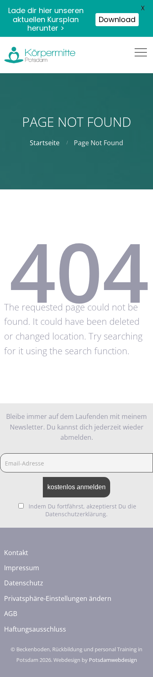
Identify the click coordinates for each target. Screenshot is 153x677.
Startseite (45, 142)
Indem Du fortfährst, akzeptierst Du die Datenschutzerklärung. (82, 510)
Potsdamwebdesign (113, 660)
